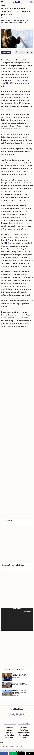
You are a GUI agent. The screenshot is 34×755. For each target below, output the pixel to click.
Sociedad (9, 738)
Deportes (9, 733)
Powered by (17, 751)
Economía (8, 728)
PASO (5, 243)
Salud (24, 738)
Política (8, 730)
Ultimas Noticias (10, 723)
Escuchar (6, 52)
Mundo (24, 728)
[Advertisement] (17, 350)
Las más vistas (24, 723)
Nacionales (9, 735)
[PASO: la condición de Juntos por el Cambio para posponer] (17, 38)
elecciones (9, 66)
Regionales (24, 735)
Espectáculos (24, 733)
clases (5, 103)
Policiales (24, 730)
